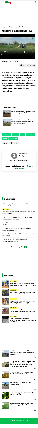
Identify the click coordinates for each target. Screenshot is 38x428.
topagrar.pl (5, 27)
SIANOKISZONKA (6, 134)
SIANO (22, 134)
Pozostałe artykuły (16, 247)
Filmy (10, 27)
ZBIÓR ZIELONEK (30, 134)
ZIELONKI (5, 138)
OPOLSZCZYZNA (13, 138)
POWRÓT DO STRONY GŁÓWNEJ (19, 421)
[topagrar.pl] (8, 2)
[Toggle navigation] (2, 2)
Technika (21, 27)
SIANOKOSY (15, 134)
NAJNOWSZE (9, 199)
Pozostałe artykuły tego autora (19, 160)
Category (16, 27)
